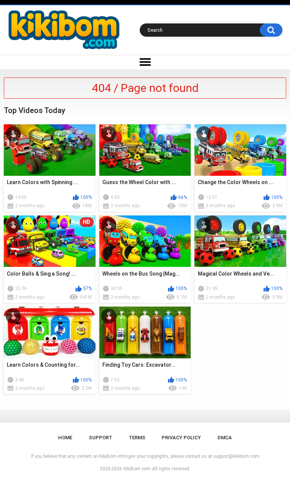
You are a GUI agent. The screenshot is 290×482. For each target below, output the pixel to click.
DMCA (225, 437)
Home (65, 437)
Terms (137, 437)
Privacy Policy (181, 437)
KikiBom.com (137, 468)
